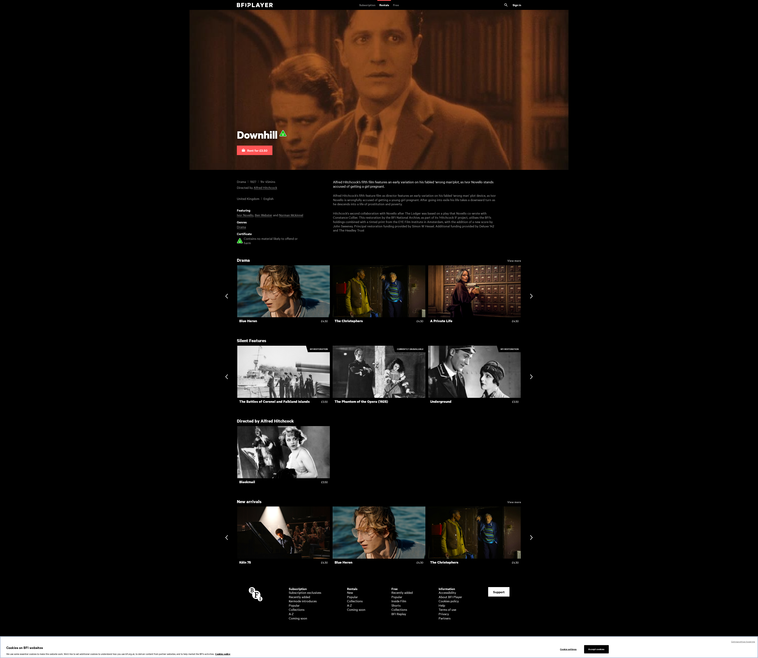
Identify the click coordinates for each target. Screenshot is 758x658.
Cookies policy (449, 601)
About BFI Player (450, 597)
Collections (296, 609)
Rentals (384, 5)
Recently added (299, 597)
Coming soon (298, 618)
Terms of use (447, 609)
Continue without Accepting (743, 641)
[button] (254, 150)
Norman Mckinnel (291, 215)
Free (396, 5)
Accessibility (447, 592)
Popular (294, 605)
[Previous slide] (226, 297)
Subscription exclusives (305, 592)
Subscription (367, 5)
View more (514, 260)
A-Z (291, 614)
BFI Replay (398, 614)
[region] (379, 647)
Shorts (396, 605)
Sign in (517, 5)
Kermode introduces (303, 601)
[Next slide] (531, 297)
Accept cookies (596, 649)
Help (442, 605)
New (350, 592)
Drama (241, 227)
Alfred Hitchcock (265, 187)
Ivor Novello (245, 215)
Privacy (444, 614)
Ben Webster (263, 215)
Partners (444, 618)
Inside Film (398, 601)
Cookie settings (568, 649)
